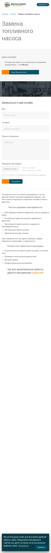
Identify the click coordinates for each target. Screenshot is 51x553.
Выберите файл (10, 169)
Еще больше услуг (19, 72)
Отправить (16, 181)
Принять (41, 547)
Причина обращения (10, 136)
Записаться (43, 5)
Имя (3, 109)
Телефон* (6, 123)
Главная (5, 14)
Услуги (13, 14)
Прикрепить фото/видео (11, 164)
